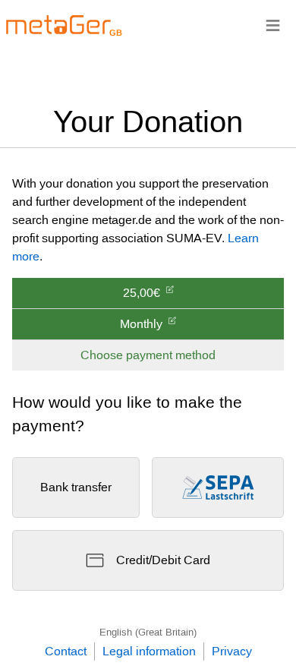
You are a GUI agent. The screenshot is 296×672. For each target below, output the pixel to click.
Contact (66, 651)
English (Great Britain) (148, 632)
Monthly (141, 323)
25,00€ (141, 292)
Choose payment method (148, 355)
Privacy (232, 651)
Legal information (149, 651)
